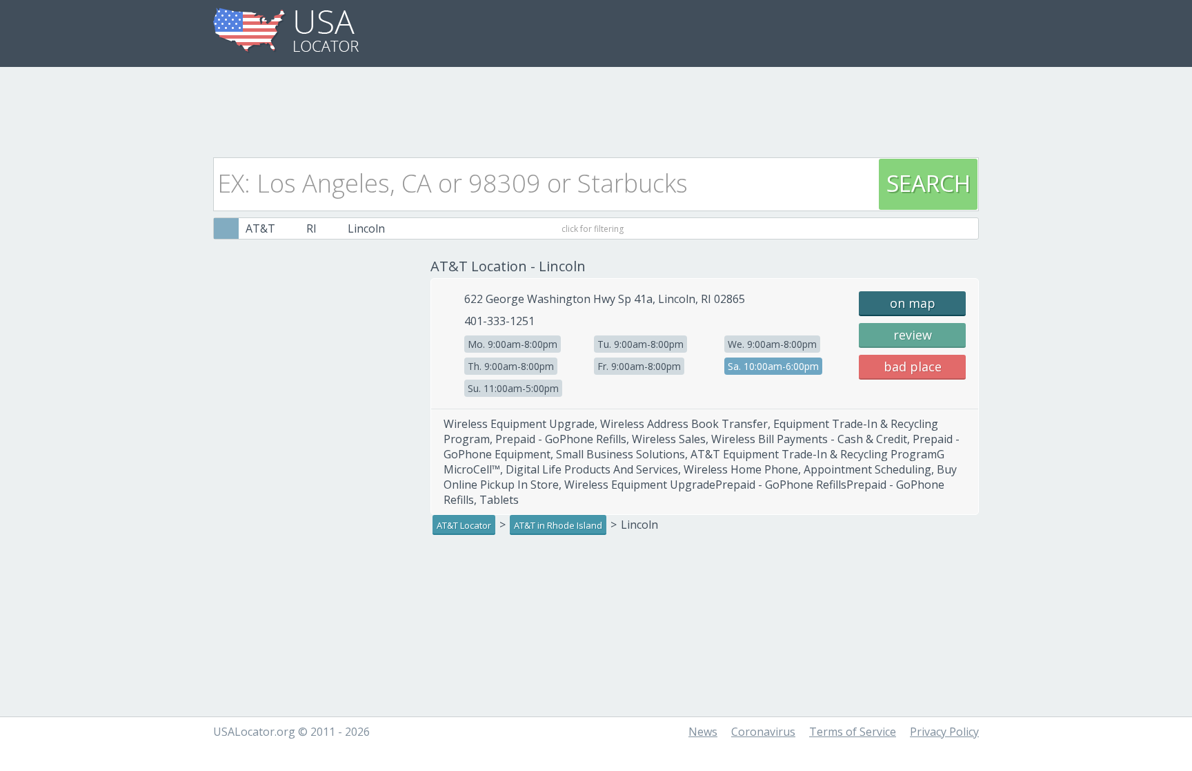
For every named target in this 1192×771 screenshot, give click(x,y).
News (702, 731)
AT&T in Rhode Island (558, 525)
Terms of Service (852, 731)
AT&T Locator (464, 525)
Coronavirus (763, 731)
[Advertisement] (596, 108)
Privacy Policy (944, 731)
